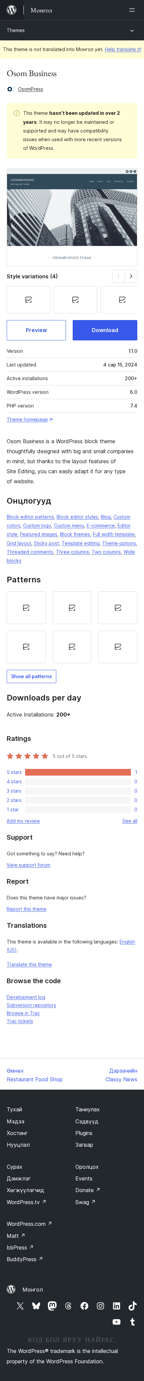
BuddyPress (25, 1259)
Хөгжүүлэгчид (25, 1190)
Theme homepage (27, 419)
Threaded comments (30, 552)
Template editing (80, 543)
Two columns (106, 552)
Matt (16, 1235)
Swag (85, 1202)
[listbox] (72, 627)
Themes (16, 30)
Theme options (119, 543)
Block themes (75, 534)
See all (129, 821)
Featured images (38, 534)
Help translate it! (123, 49)
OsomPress (30, 89)
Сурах (14, 1166)
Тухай (14, 1109)
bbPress (20, 1247)
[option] (26, 607)
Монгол (32, 1289)
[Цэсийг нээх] (133, 10)
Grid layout (19, 543)
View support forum (28, 865)
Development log (26, 997)
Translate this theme (29, 964)
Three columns (72, 552)
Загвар (84, 1144)
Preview (36, 330)
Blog (106, 517)
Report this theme (27, 909)
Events (83, 1178)
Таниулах (87, 1109)
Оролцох (87, 1166)
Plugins (83, 1133)
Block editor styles (77, 517)
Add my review (23, 821)
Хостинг (17, 1133)
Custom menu (69, 525)
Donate (87, 1190)
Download (105, 330)
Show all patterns (31, 676)
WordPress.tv (27, 1202)
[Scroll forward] (131, 276)
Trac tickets (20, 1021)
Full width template (114, 534)
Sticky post (46, 543)
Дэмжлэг (19, 1178)
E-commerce (101, 525)
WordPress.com (29, 1223)
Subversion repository (31, 1005)
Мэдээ (15, 1121)
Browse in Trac (23, 1013)
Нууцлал (18, 1144)
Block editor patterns (30, 517)
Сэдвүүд (86, 1121)
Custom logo (37, 525)
